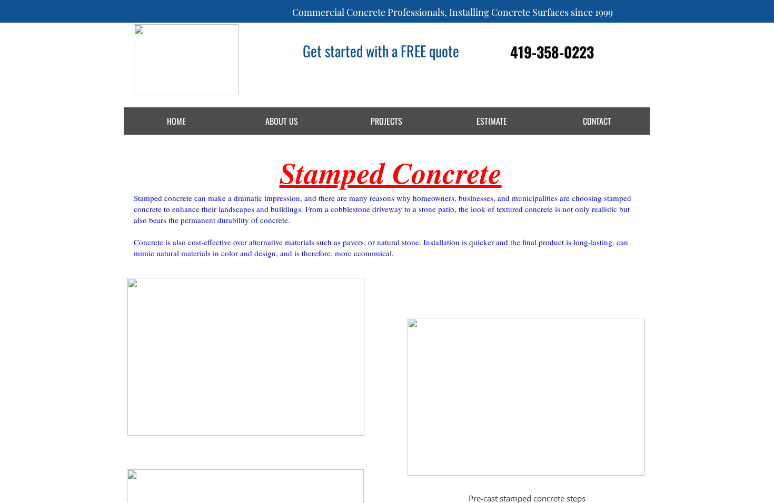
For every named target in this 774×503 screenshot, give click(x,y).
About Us (281, 121)
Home (176, 121)
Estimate (492, 121)
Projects (386, 121)
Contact (597, 121)
